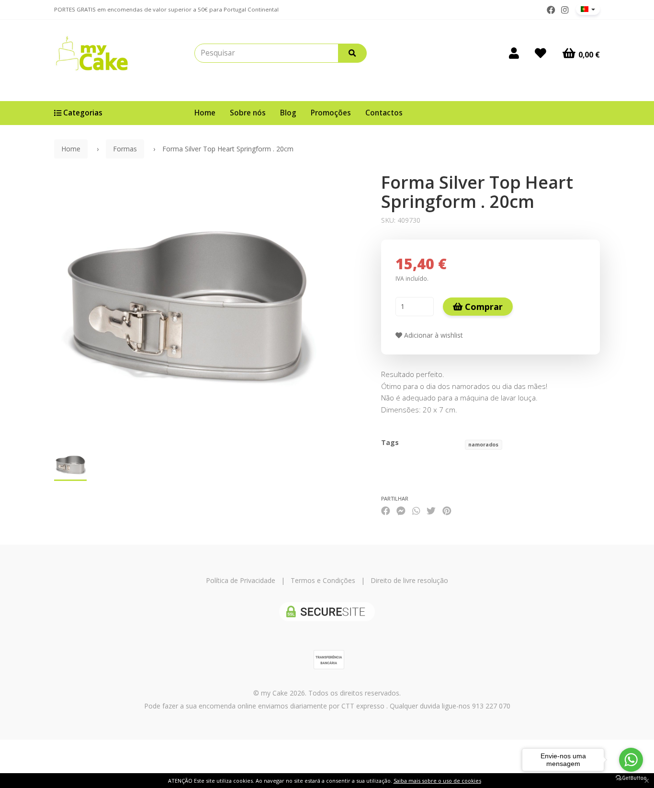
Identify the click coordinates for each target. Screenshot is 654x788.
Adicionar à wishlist (432, 335)
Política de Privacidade (240, 580)
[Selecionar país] (588, 9)
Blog (288, 113)
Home (204, 113)
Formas (125, 148)
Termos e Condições (323, 580)
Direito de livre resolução (409, 580)
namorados (483, 444)
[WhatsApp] (416, 510)
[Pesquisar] (352, 53)
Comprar (482, 306)
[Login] (514, 53)
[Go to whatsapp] (631, 760)
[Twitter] (431, 510)
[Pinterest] (446, 510)
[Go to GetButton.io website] (631, 778)
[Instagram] (564, 10)
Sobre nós (248, 113)
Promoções (331, 113)
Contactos (384, 113)
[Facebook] (551, 10)
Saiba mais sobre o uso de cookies (437, 780)
